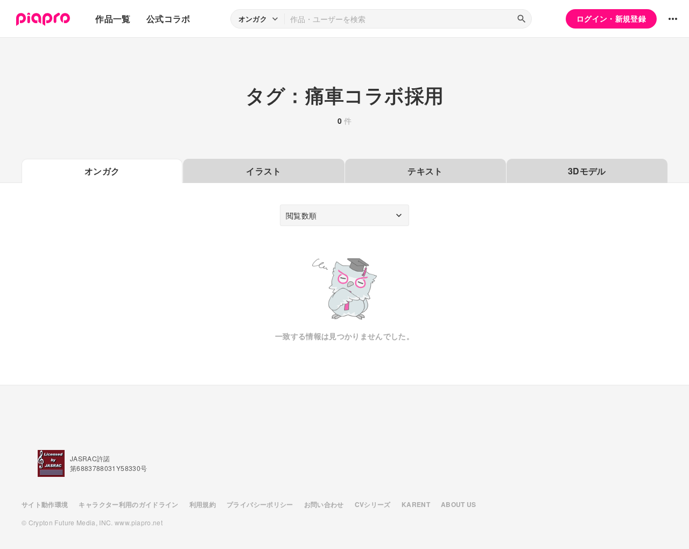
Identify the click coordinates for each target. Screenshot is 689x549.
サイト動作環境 (45, 504)
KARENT (416, 504)
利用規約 (202, 504)
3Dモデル (587, 171)
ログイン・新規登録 (611, 18)
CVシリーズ (373, 504)
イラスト (263, 171)
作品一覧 (112, 18)
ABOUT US (458, 504)
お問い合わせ (324, 504)
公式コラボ (168, 18)
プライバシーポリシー (260, 504)
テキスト (424, 171)
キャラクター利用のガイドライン (128, 504)
